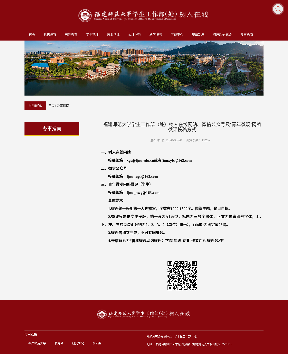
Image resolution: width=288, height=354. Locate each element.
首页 (32, 34)
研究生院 (78, 343)
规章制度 (198, 34)
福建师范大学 (37, 343)
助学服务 (155, 34)
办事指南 (246, 34)
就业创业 (113, 34)
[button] (278, 8)
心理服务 (134, 34)
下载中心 (177, 34)
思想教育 (71, 34)
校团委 (96, 343)
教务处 (59, 343)
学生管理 (92, 34)
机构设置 (50, 34)
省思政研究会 (222, 34)
